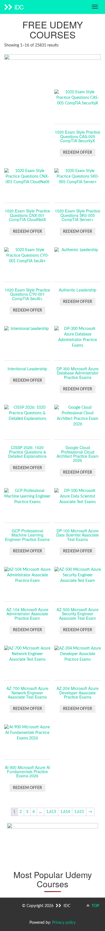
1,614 (65, 812)
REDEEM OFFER (77, 153)
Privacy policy (64, 923)
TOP (95, 906)
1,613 (51, 812)
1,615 (79, 812)
